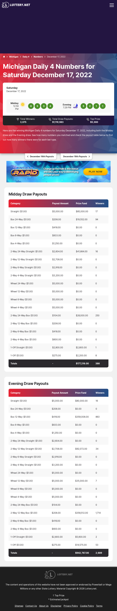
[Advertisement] (58, 32)
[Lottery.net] (16, 7)
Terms (99, 605)
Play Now (95, 171)
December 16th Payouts (42, 156)
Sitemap (19, 605)
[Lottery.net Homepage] (4, 57)
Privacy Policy (71, 605)
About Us (44, 605)
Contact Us (31, 605)
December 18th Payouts (75, 156)
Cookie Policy (87, 605)
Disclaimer (56, 605)
